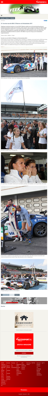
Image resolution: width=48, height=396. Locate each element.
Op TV (43, 362)
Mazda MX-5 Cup (2, 372)
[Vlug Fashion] (24, 319)
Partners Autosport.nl (20, 330)
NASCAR (24, 365)
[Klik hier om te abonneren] (24, 341)
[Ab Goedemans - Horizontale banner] (24, 300)
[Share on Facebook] (44, 20)
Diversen (39, 362)
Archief (2, 18)
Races (7, 18)
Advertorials (39, 374)
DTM (17, 365)
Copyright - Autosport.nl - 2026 (24, 394)
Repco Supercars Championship (19, 372)
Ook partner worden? (28, 330)
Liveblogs (39, 368)
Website (12, 18)
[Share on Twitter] (45, 20)
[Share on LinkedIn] (46, 20)
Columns (39, 373)
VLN (17, 374)
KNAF (2, 362)
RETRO (33, 362)
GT (17, 362)
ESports (38, 364)
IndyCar (8, 365)
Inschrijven (24, 353)
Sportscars (18, 364)
